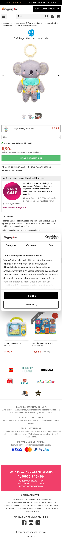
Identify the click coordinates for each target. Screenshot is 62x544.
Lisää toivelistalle (14, 167)
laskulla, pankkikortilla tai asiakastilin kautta (31, 443)
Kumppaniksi (52, 508)
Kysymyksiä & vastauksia (39, 499)
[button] (58, 16)
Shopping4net (7, 23)
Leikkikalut (40, 23)
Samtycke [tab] (11, 245)
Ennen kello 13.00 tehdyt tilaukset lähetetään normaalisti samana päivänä (31, 420)
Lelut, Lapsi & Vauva (24, 23)
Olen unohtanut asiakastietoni (24, 502)
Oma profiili (18, 499)
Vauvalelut (51, 23)
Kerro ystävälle (13, 170)
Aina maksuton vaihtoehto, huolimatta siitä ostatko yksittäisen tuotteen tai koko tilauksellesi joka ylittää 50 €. (31, 410)
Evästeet (10, 508)
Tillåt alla (31, 295)
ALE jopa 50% (13, 2)
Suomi (30, 536)
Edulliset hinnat (12, 505)
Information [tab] (31, 245)
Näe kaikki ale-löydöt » (14, 208)
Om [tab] (51, 245)
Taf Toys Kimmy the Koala (27, 26)
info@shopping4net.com (31, 486)
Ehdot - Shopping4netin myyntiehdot (41, 505)
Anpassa (29, 304)
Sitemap (42, 532)
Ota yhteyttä (49, 502)
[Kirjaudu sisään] (52, 16)
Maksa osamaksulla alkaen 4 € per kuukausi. (22, 152)
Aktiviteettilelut (8, 26)
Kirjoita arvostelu (40, 167)
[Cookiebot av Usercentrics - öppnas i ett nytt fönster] (45, 237)
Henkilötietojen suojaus (30, 508)
